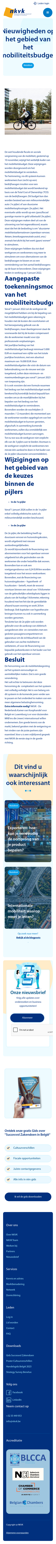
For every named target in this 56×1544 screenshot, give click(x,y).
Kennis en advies (14, 1279)
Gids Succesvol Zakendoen (20, 1355)
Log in (9, 1317)
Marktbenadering (15, 1284)
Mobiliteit (28, 65)
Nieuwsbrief (12, 1257)
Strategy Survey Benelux (18, 1372)
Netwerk (10, 1290)
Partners (10, 1251)
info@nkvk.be (13, 1421)
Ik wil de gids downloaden (28, 1197)
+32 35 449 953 (14, 1416)
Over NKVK (12, 1235)
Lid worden (12, 1323)
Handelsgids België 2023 (18, 1366)
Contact (10, 1328)
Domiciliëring (13, 1295)
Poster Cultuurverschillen (19, 1361)
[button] (47, 12)
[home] (19, 12)
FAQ (8, 1334)
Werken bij (11, 1246)
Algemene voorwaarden (17, 1533)
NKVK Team (12, 1240)
